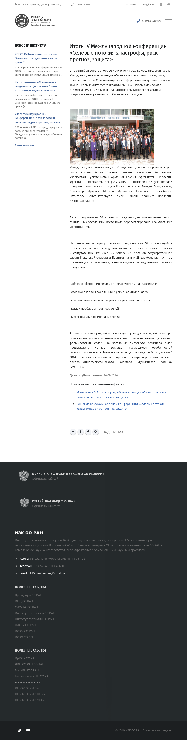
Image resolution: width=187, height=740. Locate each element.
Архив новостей (24, 145)
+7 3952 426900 (83, 4)
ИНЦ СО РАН (24, 601)
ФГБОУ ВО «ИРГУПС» (29, 700)
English (147, 4)
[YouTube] (169, 4)
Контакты (130, 4)
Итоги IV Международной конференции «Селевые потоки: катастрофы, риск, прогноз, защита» (37, 118)
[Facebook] (81, 432)
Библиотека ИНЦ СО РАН (33, 676)
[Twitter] (88, 432)
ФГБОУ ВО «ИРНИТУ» (30, 694)
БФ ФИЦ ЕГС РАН (27, 670)
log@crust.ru (56, 573)
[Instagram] (96, 432)
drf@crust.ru (37, 573)
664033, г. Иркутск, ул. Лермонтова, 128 (57, 558)
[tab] (39, 47)
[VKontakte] (73, 432)
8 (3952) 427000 (44, 566)
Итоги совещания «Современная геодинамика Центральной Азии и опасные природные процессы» (36, 86)
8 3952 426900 (152, 20)
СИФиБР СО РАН (26, 607)
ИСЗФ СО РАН (24, 637)
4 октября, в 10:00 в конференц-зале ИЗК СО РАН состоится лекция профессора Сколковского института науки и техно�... (38, 71)
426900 (60, 566)
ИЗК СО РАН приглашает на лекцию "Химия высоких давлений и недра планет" (36, 58)
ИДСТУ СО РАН (25, 625)
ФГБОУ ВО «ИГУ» (27, 688)
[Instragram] (161, 4)
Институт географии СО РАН (35, 613)
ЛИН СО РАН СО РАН (29, 664)
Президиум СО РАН (28, 595)
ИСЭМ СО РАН (25, 631)
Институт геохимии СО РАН (34, 619)
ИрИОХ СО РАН (26, 658)
